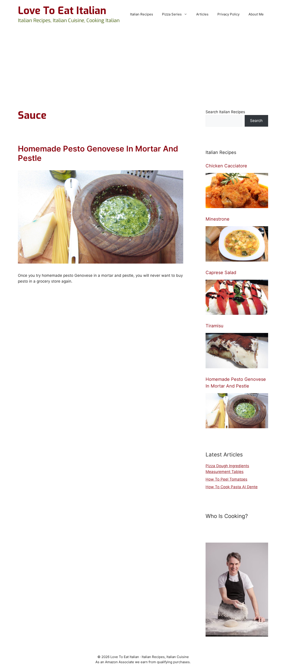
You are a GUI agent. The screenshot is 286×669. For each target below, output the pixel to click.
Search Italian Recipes (225, 112)
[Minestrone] (237, 258)
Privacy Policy (228, 14)
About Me (256, 14)
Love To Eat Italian (62, 10)
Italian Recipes (141, 14)
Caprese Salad (221, 272)
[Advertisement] (143, 62)
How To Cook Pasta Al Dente (232, 487)
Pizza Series (172, 14)
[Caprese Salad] (237, 312)
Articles (202, 14)
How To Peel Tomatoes (226, 479)
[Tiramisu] (237, 365)
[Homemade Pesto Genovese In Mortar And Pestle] (237, 425)
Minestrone (217, 219)
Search (256, 120)
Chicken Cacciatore (226, 165)
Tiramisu (214, 325)
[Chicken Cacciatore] (237, 205)
